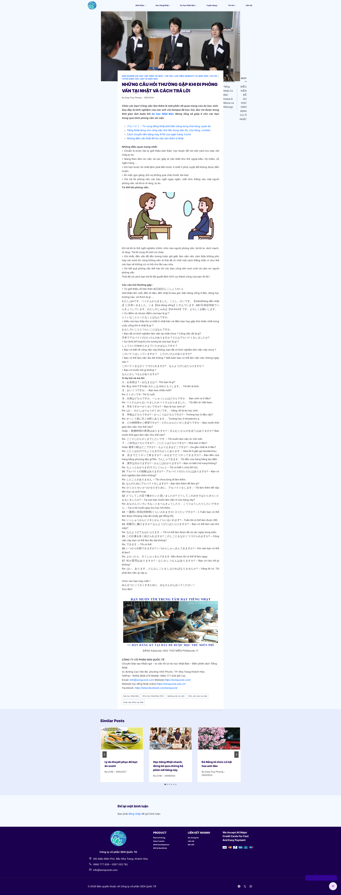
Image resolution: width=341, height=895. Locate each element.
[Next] (236, 754)
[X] (244, 886)
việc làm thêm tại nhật (133, 702)
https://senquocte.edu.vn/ (171, 683)
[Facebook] (239, 886)
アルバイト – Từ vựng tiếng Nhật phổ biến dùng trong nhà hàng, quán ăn (169, 126)
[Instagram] (250, 886)
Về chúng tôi (193, 837)
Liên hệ (249, 5)
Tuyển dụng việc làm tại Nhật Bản (140, 79)
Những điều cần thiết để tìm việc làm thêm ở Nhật (155, 138)
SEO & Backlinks (160, 848)
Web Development (161, 844)
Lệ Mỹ (110, 772)
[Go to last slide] (104, 754)
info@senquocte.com (142, 679)
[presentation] (122, 741)
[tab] (165, 784)
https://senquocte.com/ (178, 679)
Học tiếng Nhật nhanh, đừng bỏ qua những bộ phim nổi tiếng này (168, 766)
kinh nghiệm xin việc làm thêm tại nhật (142, 76)
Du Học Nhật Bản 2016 (153, 696)
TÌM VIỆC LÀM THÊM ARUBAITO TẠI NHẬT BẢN (186, 76)
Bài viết (191, 844)
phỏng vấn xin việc (176, 696)
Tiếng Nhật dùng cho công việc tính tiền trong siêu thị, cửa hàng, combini (168, 130)
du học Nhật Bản (163, 113)
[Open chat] (333, 886)
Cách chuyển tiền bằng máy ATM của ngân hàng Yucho (159, 134)
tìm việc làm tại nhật (197, 696)
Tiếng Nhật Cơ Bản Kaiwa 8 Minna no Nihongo (229, 94)
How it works (158, 841)
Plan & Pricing (159, 837)
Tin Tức (213, 76)
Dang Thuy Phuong (133, 97)
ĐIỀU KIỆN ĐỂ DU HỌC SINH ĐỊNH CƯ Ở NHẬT (243, 98)
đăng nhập (135, 813)
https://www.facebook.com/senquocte (156, 687)
